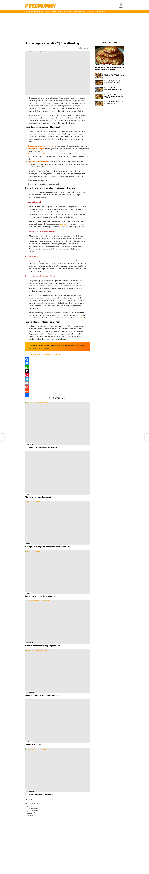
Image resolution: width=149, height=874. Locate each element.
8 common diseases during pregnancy (39, 794)
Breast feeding (29, 444)
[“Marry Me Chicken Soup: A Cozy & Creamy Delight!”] (99, 103)
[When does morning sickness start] (57, 473)
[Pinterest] (57, 375)
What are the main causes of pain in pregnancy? (42, 695)
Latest (121, 7)
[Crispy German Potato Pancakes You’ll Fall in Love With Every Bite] (109, 55)
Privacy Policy (91, 11)
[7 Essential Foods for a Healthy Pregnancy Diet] (57, 622)
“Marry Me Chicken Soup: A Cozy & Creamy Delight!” (113, 102)
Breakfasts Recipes (101, 64)
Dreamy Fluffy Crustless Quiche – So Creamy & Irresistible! (113, 81)
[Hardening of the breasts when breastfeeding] (57, 423)
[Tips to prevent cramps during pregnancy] (57, 572)
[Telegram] (57, 379)
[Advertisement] (74, 26)
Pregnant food (39, 11)
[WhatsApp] (57, 367)
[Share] (57, 395)
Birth (47, 11)
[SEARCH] (123, 11)
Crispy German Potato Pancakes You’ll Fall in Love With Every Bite (109, 68)
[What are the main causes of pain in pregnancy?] (57, 671)
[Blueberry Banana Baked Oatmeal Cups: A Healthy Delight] (99, 75)
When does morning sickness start (38, 497)
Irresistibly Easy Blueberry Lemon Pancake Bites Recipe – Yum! (114, 88)
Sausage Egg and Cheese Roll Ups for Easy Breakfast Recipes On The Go (113, 96)
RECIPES (75, 11)
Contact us (101, 11)
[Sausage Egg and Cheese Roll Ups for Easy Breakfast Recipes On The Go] (99, 96)
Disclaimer (30, 815)
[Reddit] (57, 391)
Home (31, 11)
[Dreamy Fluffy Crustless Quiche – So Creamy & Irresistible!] (99, 82)
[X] (57, 371)
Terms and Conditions (33, 810)
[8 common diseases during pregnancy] (57, 770)
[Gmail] (57, 387)
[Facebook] (57, 359)
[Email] (57, 383)
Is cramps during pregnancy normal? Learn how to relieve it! (47, 547)
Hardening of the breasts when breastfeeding (42, 447)
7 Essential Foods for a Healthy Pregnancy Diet (42, 646)
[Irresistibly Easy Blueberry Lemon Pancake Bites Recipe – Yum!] (99, 89)
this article (80, 318)
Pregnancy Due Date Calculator (61, 11)
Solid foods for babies (33, 745)
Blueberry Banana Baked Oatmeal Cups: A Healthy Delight (114, 74)
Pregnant (28, 494)
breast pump (63, 224)
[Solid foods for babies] (57, 721)
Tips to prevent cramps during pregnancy (40, 596)
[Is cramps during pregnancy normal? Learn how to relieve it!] (57, 523)
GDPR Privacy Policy (32, 808)
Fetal (27, 692)
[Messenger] (57, 363)
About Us (82, 11)
